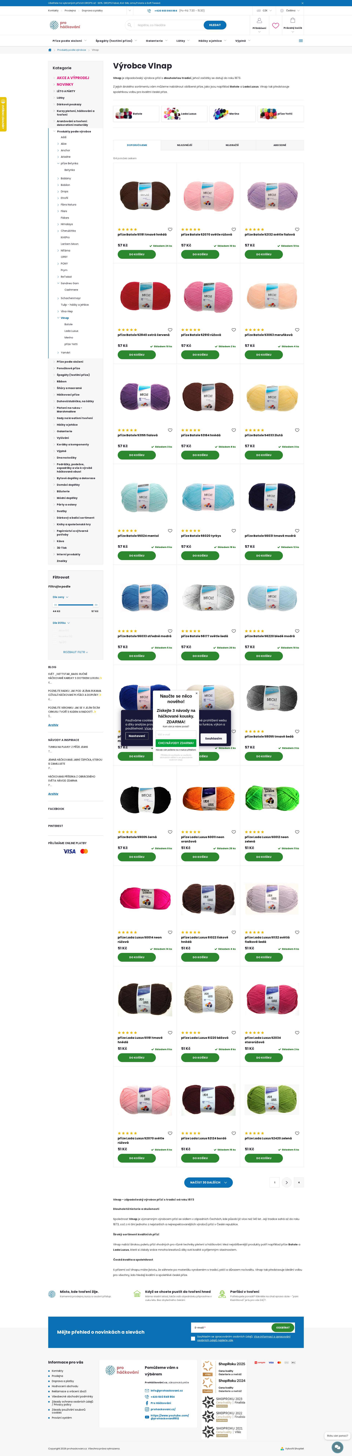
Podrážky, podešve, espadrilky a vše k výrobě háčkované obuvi (74, 467)
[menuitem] (69, 41)
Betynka (70, 170)
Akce (63, 630)
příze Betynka (69, 163)
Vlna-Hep (67, 311)
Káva (60, 541)
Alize (64, 144)
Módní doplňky (67, 498)
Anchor (65, 150)
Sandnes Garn (70, 283)
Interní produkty (68, 554)
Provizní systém (62, 1418)
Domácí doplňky (68, 485)
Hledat (215, 25)
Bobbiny (66, 178)
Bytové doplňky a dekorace (76, 478)
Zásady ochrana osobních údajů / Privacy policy (72, 1403)
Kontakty (53, 10)
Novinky (65, 84)
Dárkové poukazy (69, 104)
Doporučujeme (137, 145)
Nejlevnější (184, 145)
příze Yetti (71, 344)
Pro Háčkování (161, 1403)
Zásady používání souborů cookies (68, 1411)
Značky (62, 561)
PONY (64, 263)
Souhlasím (213, 738)
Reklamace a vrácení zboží (69, 1391)
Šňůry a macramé (69, 388)
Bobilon (65, 185)
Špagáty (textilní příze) (73, 375)
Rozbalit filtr (74, 652)
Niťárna (65, 250)
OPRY (64, 257)
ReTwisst (66, 277)
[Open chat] (337, 1447)
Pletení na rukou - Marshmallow (69, 409)
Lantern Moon (69, 244)
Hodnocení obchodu (65, 1386)
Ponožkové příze (68, 368)
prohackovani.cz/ (163, 1409)
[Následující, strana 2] (287, 1182)
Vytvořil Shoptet (294, 1448)
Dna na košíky (66, 458)
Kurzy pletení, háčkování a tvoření (75, 112)
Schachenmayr (71, 298)
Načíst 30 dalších (205, 1182)
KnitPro (65, 237)
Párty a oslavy (67, 504)
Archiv (53, 725)
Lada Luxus (71, 331)
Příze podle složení (70, 362)
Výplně (61, 451)
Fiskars (65, 218)
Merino (69, 337)
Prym (64, 270)
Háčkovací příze (68, 395)
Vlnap (65, 318)
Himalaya (67, 224)
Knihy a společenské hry (74, 524)
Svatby (62, 511)
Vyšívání (63, 438)
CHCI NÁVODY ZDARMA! (176, 743)
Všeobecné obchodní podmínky (72, 1396)
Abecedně (280, 145)
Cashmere (71, 290)
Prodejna (70, 10)
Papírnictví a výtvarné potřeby (72, 532)
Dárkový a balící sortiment (75, 518)
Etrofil (64, 198)
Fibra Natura (68, 204)
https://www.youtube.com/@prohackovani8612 (170, 1417)
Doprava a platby (92, 10)
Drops (64, 191)
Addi (63, 137)
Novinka (65, 636)
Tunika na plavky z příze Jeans (68, 747)
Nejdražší (232, 145)
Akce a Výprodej (73, 77)
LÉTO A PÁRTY (66, 91)
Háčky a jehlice (67, 425)
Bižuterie (63, 491)
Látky (61, 98)
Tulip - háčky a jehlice (75, 305)
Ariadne (66, 157)
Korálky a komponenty (73, 444)
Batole (69, 324)
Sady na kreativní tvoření (75, 418)
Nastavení (137, 736)
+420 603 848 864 (163, 1397)
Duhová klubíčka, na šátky (75, 401)
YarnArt (65, 352)
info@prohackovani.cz (167, 1390)
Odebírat (283, 1327)
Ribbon (62, 381)
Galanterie (64, 431)
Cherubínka (68, 231)
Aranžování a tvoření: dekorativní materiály (72, 123)
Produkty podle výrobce (74, 131)
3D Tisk (62, 548)
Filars (64, 211)
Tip (62, 642)
